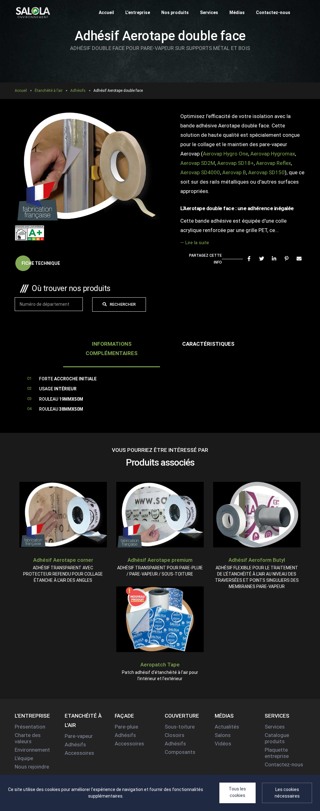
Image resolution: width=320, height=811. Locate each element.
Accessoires (79, 753)
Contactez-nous (273, 12)
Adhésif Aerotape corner (63, 560)
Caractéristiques (208, 344)
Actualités (227, 727)
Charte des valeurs (28, 738)
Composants (180, 752)
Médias (237, 12)
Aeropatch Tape (160, 664)
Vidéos (223, 743)
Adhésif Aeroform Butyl (256, 560)
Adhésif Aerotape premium (160, 560)
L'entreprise (137, 12)
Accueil (106, 12)
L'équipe (24, 758)
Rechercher (123, 304)
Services (209, 12)
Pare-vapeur (79, 736)
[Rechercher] (302, 12)
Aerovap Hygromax (272, 154)
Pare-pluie (126, 727)
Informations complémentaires (112, 348)
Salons (223, 735)
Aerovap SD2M (197, 163)
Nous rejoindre (32, 767)
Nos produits (175, 12)
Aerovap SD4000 (200, 172)
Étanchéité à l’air (48, 90)
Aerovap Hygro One (225, 154)
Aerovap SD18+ (235, 163)
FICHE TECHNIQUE (41, 263)
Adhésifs (78, 90)
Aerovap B (234, 172)
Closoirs (174, 735)
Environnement (32, 750)
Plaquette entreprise (277, 753)
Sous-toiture (180, 727)
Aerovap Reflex (273, 163)
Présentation (30, 727)
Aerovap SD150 (266, 172)
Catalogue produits (277, 738)
